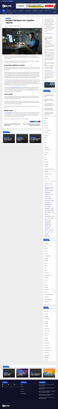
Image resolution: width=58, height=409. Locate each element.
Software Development (48, 299)
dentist (52, 200)
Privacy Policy (23, 393)
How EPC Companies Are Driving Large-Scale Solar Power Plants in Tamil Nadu (49, 109)
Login (46, 10)
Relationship (28, 10)
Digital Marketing (47, 202)
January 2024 (46, 345)
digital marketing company (48, 204)
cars (49, 196)
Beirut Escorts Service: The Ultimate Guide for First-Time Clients (49, 95)
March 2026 (46, 316)
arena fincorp (51, 190)
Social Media (46, 171)
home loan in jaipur (47, 216)
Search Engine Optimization (49, 169)
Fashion (41, 10)
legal (48, 218)
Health (53, 212)
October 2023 (46, 352)
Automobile (8, 10)
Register (5, 13)
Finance (45, 265)
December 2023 (47, 347)
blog (51, 194)
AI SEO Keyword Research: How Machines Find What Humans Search (49, 113)
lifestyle (52, 218)
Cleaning (45, 253)
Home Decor (46, 152)
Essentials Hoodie (47, 208)
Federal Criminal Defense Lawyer (49, 210)
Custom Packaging (47, 200)
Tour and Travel (46, 178)
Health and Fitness (8, 18)
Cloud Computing (47, 130)
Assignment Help (47, 194)
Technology (35, 10)
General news (46, 147)
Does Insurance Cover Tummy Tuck (8, 140)
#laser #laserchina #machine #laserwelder (49, 188)
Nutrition (45, 159)
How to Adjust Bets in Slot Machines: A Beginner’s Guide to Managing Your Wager (49, 104)
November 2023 (47, 350)
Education (46, 135)
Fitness (46, 212)
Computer (46, 132)
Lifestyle (15, 10)
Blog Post (22, 391)
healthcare (46, 214)
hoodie (53, 216)
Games (49, 212)
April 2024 (46, 340)
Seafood (45, 166)
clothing (50, 198)
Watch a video (46, 33)
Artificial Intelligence (47, 192)
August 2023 (46, 357)
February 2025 (46, 328)
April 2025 (46, 323)
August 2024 (46, 333)
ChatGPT (45, 125)
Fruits (45, 142)
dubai (45, 206)
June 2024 (46, 335)
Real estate (21, 10)
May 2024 (46, 338)
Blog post (11, 13)
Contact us (22, 389)
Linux (45, 282)
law (45, 218)
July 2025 (46, 321)
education (49, 206)
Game (45, 270)
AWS (45, 120)
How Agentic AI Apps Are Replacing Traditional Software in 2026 (49, 100)
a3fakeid (46, 190)
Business (45, 123)
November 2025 (47, 318)
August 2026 (46, 311)
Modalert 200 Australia (15, 87)
